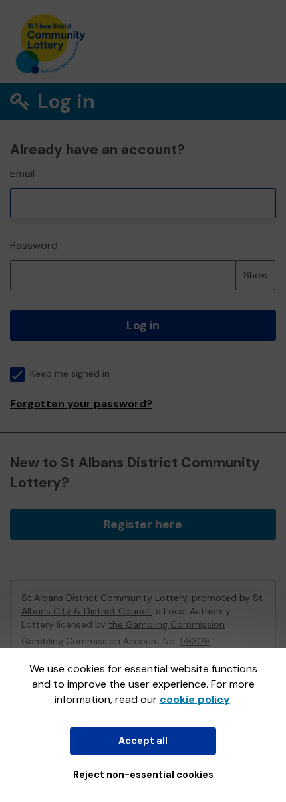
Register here (143, 524)
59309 (195, 641)
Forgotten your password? (81, 404)
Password (34, 245)
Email (22, 173)
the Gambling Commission (166, 624)
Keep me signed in (70, 373)
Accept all (143, 741)
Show (255, 275)
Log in (143, 325)
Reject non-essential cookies (143, 775)
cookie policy (195, 699)
